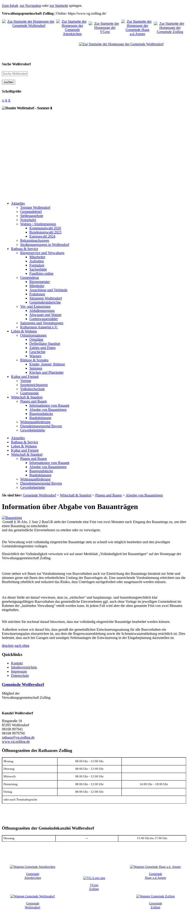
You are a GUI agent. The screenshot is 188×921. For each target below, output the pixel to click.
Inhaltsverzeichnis (24, 667)
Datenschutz (20, 675)
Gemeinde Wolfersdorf (23, 684)
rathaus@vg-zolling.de (18, 737)
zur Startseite (59, 6)
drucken (8, 645)
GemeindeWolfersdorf (32, 905)
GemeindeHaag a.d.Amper (155, 876)
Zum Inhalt (10, 6)
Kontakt (17, 663)
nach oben (21, 645)
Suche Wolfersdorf (16, 64)
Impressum (19, 671)
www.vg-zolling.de (16, 741)
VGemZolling (94, 887)
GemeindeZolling (155, 905)
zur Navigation (30, 6)
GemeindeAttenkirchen (32, 876)
